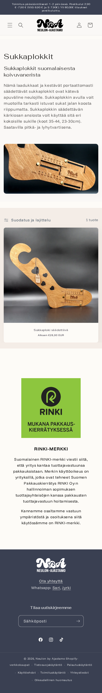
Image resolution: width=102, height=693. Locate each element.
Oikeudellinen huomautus (53, 680)
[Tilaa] (78, 621)
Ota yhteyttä (51, 581)
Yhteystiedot (79, 672)
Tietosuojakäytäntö (48, 665)
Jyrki (66, 587)
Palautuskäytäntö (79, 665)
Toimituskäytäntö (53, 672)
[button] (9, 25)
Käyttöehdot (27, 672)
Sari (56, 587)
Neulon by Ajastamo (50, 658)
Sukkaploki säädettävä (51, 330)
